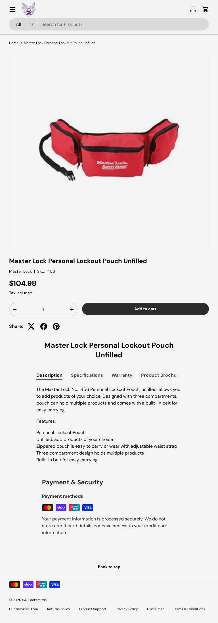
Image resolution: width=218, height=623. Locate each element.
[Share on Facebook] (43, 326)
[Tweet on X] (31, 326)
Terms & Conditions (189, 609)
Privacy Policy (127, 609)
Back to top (109, 566)
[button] (205, 9)
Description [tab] (49, 375)
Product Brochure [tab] (161, 375)
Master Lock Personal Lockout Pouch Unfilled (60, 43)
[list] (109, 151)
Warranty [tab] (122, 375)
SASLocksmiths (34, 600)
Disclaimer (155, 609)
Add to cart (145, 308)
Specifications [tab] (87, 375)
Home (13, 43)
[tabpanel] (109, 424)
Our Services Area (23, 609)
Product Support (92, 609)
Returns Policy (58, 609)
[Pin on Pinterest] (56, 326)
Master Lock (20, 271)
